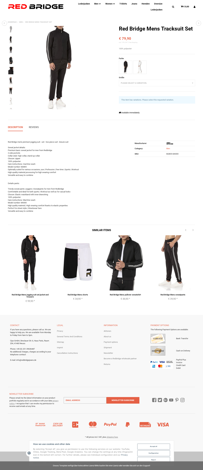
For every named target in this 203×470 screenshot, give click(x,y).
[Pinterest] (177, 400)
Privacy (60, 331)
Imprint (60, 347)
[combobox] (157, 83)
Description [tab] (15, 127)
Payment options (111, 342)
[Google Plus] (165, 400)
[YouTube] (171, 400)
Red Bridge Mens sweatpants (172, 295)
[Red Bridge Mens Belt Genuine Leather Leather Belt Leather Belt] (198, 23)
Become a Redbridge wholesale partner (120, 358)
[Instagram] (182, 400)
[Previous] (185, 230)
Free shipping (133, 42)
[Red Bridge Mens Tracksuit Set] (58, 67)
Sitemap (60, 342)
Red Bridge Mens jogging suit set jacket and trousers (30, 296)
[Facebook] (154, 400)
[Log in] (193, 6)
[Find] (173, 7)
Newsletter (108, 353)
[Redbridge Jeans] (35, 6)
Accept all (153, 446)
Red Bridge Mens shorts (78, 295)
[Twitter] (160, 400)
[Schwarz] (125, 67)
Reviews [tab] (34, 127)
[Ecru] (140, 67)
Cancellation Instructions (67, 353)
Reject (153, 460)
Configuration (154, 453)
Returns (107, 364)
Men (168, 148)
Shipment (108, 347)
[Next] (193, 230)
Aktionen (107, 331)
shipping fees (112, 437)
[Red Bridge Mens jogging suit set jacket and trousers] (4, 23)
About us (107, 336)
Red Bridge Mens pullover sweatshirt (125, 295)
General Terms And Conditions (69, 336)
